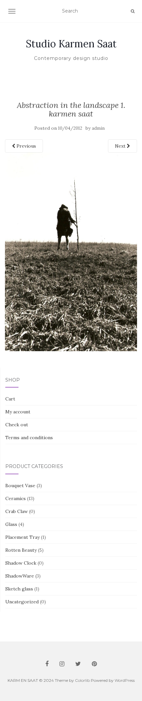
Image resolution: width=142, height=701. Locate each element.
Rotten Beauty (21, 550)
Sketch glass (19, 589)
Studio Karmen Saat (71, 44)
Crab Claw (16, 511)
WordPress (125, 680)
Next (121, 146)
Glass (11, 524)
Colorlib (82, 680)
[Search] (132, 11)
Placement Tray (22, 537)
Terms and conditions (29, 438)
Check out (16, 425)
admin (98, 128)
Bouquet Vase (20, 486)
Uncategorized (22, 602)
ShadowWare (19, 576)
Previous (25, 146)
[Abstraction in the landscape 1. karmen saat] (71, 251)
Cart (10, 399)
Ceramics (15, 498)
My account (17, 412)
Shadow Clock (20, 563)
